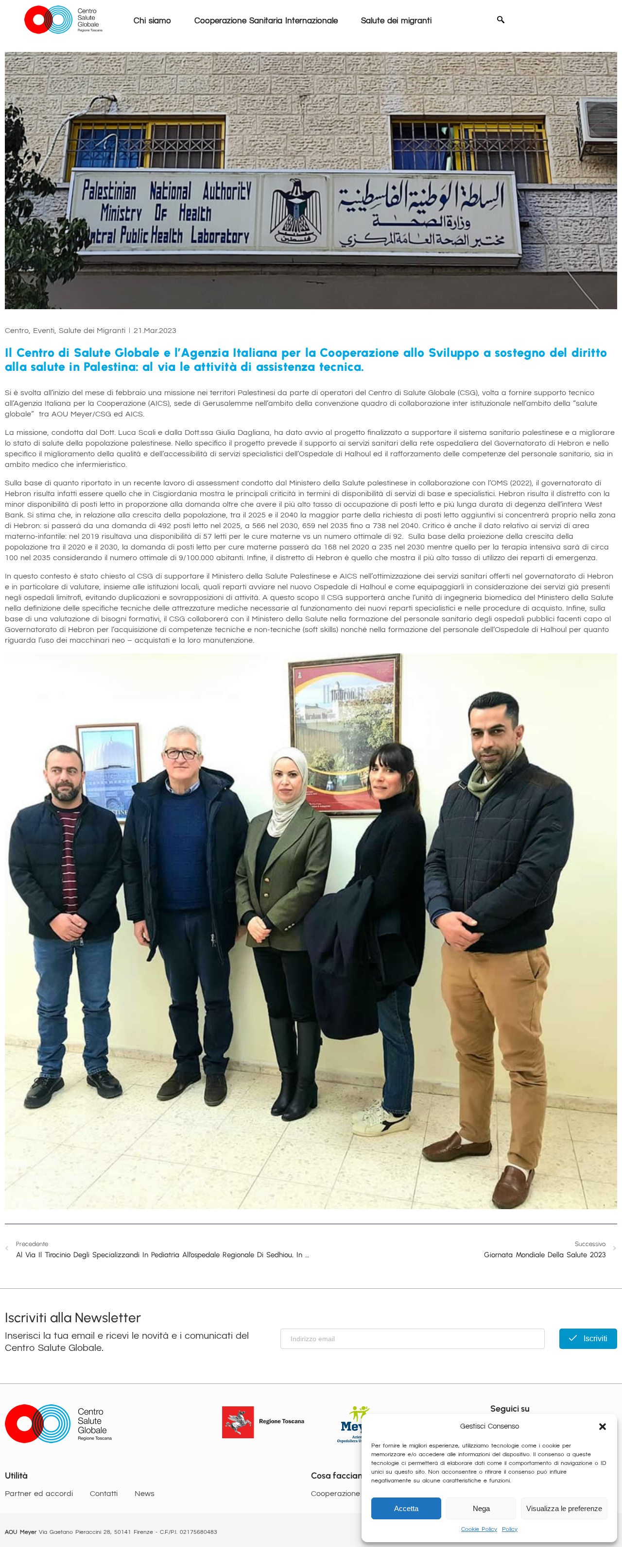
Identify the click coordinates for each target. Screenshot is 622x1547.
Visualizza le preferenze (564, 1508)
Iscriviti (594, 1338)
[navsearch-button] (500, 21)
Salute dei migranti (396, 21)
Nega (481, 1508)
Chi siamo (152, 21)
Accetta (406, 1508)
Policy (510, 1529)
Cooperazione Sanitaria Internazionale (266, 21)
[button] (602, 1426)
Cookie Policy (479, 1529)
